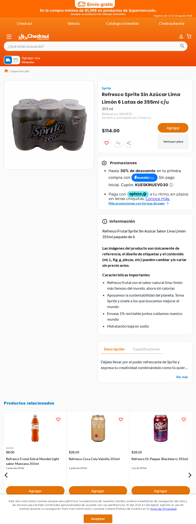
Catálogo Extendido (122, 23)
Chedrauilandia (171, 23)
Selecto (74, 23)
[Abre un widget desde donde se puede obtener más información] (176, 509)
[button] (9, 36)
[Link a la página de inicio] (6, 71)
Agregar (173, 127)
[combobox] (95, 46)
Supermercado (20, 71)
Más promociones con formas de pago (137, 203)
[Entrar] (179, 36)
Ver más (182, 377)
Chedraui (24, 23)
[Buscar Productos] (182, 46)
